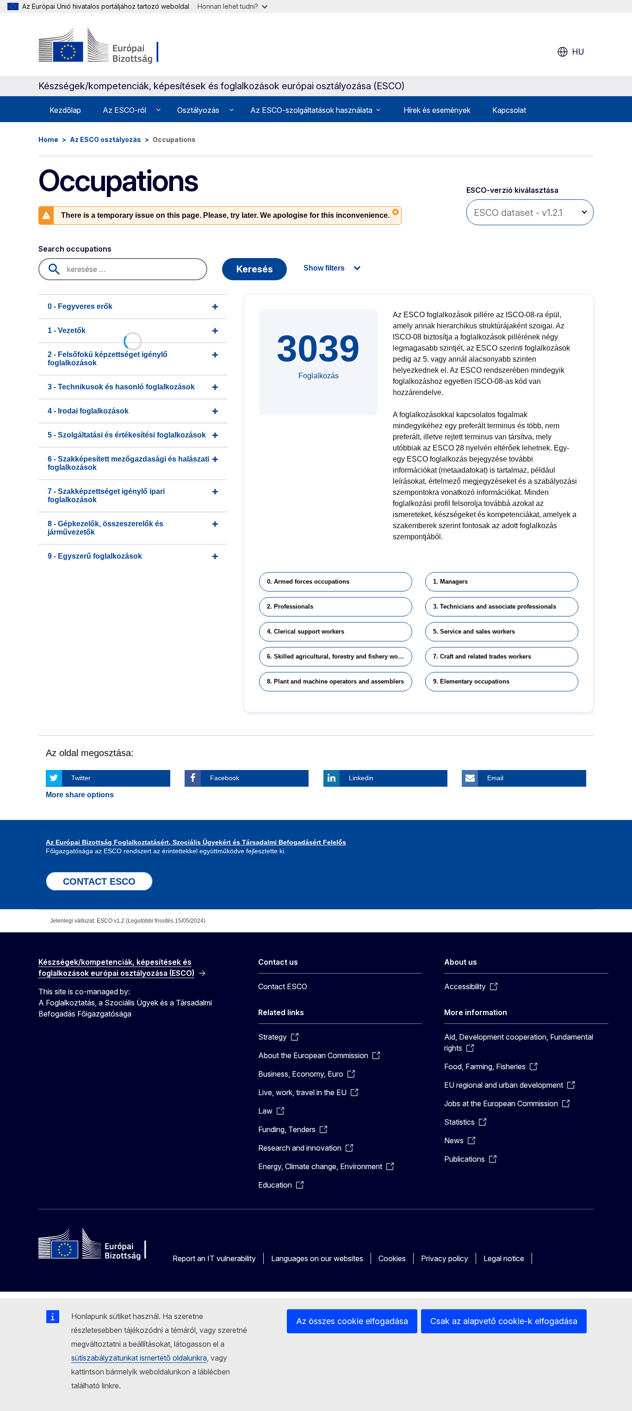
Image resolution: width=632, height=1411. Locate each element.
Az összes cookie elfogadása (352, 1321)
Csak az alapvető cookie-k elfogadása (503, 1321)
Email (495, 778)
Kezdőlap (65, 110)
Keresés (254, 269)
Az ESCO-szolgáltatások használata (311, 110)
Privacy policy (444, 1258)
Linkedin (361, 778)
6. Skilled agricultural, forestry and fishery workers (339, 656)
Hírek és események (437, 110)
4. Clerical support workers (305, 631)
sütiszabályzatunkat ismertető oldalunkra (139, 1357)
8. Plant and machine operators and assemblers (335, 681)
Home (48, 139)
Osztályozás (198, 110)
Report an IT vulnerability (214, 1258)
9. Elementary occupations (471, 681)
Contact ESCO (282, 986)
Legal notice (503, 1258)
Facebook (224, 778)
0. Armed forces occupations (308, 581)
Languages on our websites (317, 1258)
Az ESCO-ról (124, 110)
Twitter (81, 778)
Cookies (392, 1258)
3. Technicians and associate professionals (494, 606)
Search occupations (75, 248)
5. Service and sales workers (474, 631)
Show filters (324, 268)
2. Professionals (290, 606)
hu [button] (578, 51)
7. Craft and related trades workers (482, 656)
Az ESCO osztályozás (105, 139)
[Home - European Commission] (113, 46)
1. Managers (450, 581)
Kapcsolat (509, 110)
